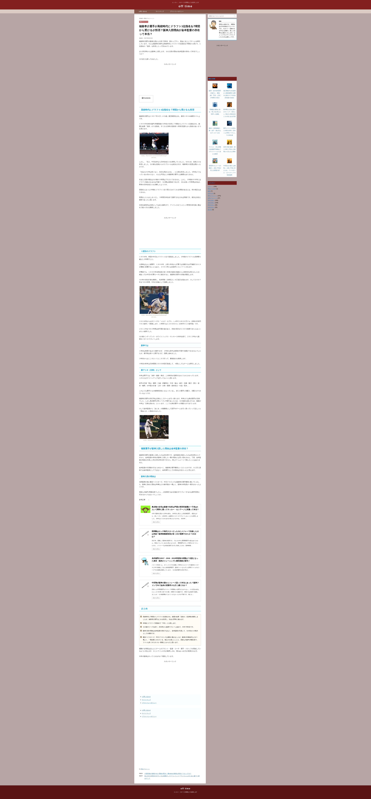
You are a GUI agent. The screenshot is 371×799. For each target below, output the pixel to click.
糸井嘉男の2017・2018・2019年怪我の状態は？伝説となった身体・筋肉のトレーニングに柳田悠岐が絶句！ (175, 559)
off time (185, 6)
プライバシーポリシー (177, 11)
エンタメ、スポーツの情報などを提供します (185, 792)
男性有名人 (211, 205)
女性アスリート (212, 198)
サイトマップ (160, 11)
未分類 (210, 209)
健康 (209, 191)
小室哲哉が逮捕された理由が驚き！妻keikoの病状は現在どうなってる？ (167, 773)
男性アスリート (145, 769)
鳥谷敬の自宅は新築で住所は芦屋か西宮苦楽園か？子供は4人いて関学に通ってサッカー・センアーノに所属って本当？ (175, 508)
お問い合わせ (143, 11)
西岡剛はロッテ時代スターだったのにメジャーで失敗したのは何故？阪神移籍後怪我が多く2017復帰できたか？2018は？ (175, 533)
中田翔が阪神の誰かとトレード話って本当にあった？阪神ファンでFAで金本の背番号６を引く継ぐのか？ (175, 584)
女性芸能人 (211, 202)
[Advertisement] (170, 79)
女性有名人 (211, 207)
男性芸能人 (211, 200)
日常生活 (210, 193)
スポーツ (210, 186)
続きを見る (156, 522)
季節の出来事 (212, 189)
